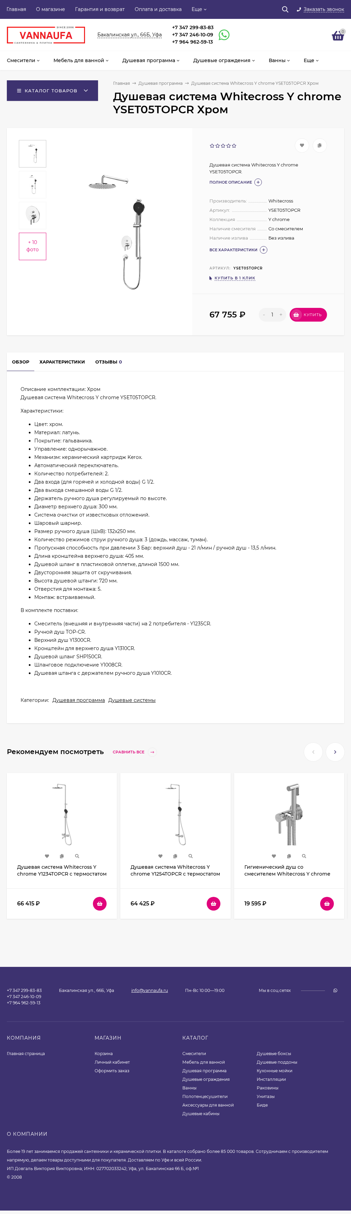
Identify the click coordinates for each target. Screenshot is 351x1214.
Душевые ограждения (206, 1079)
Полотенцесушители (205, 1096)
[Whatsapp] (221, 35)
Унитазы (266, 1096)
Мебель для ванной (203, 1062)
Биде (262, 1105)
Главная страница (26, 1053)
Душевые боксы (274, 1053)
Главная (16, 9)
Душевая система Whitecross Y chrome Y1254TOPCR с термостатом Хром (175, 874)
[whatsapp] (335, 990)
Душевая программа (160, 83)
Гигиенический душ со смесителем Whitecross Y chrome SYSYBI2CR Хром (287, 874)
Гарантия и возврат (100, 9)
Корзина (104, 1053)
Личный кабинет (112, 1062)
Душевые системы (132, 700)
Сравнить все (129, 752)
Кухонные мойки (274, 1070)
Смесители (194, 1053)
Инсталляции (271, 1079)
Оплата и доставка (158, 9)
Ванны (189, 1087)
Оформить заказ (112, 1070)
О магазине (50, 9)
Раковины (267, 1087)
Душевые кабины (200, 1113)
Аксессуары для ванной (208, 1105)
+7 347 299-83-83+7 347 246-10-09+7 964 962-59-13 (193, 34)
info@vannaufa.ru (149, 990)
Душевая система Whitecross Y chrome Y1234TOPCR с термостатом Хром (62, 874)
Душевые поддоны (277, 1062)
